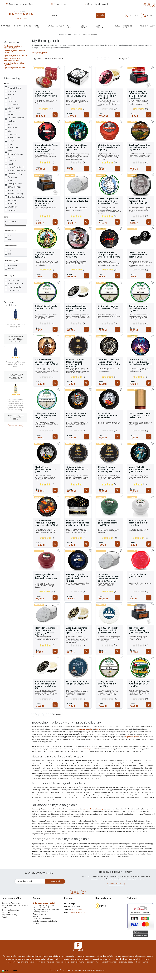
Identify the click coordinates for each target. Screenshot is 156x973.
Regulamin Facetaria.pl (11, 903)
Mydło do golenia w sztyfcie (15, 55)
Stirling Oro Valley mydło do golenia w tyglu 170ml (107, 684)
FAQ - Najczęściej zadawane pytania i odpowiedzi (45, 906)
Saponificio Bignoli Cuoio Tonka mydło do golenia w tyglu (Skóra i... (139, 631)
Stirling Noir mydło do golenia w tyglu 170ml (108, 307)
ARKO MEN (12, 91)
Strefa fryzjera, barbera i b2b (99, 4)
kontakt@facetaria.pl (78, 912)
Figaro (11, 114)
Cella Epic (12, 101)
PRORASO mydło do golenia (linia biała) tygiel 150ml (138, 523)
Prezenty (144, 26)
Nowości (5, 26)
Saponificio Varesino (17, 170)
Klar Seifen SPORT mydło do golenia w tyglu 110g (77, 200)
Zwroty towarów (39, 914)
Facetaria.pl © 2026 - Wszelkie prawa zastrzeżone (70, 970)
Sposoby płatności (40, 912)
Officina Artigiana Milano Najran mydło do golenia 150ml (77, 469)
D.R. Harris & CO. (15, 104)
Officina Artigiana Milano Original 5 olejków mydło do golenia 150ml (75, 363)
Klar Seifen (12, 128)
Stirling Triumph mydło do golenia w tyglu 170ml (46, 308)
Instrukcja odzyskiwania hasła (45, 921)
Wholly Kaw (13, 207)
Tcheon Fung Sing (15, 194)
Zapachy (60, 26)
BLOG (152, 26)
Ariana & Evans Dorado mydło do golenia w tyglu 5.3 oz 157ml (77, 630)
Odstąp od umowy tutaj (44, 903)
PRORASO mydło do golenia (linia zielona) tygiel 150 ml (108, 523)
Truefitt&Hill (12, 203)
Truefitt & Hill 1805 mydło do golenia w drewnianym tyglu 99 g (46, 93)
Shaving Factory (15, 174)
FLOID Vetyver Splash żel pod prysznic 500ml (16, 417)
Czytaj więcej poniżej (40, 53)
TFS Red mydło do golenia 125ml (137, 575)
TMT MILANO (13, 200)
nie (9, 236)
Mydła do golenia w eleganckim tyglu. (12, 59)
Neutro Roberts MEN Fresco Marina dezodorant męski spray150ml (15, 376)
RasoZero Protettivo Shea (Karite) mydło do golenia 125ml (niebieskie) (77, 577)
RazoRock (12, 164)
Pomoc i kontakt (59, 4)
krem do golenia (89, 749)
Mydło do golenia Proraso (14, 68)
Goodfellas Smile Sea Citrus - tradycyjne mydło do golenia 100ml (140, 362)
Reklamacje (38, 916)
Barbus (11, 94)
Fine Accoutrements (16, 118)
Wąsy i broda (70, 27)
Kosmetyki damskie (100, 27)
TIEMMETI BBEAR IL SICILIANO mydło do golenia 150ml (138, 254)
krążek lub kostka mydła (17, 284)
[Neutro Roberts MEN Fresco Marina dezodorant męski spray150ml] (15, 351)
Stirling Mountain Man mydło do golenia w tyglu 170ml (45, 254)
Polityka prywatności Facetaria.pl (15, 905)
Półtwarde (12, 265)
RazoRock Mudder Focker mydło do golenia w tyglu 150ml (139, 201)
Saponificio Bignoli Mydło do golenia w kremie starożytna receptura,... (138, 94)
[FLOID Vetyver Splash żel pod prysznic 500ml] (15, 389)
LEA (9, 131)
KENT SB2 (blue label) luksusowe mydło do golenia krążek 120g (108, 630)
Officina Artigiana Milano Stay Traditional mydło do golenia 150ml (77, 523)
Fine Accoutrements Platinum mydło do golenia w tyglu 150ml (76, 93)
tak (9, 239)
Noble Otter (13, 147)
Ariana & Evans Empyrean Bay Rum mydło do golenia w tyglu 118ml (107, 94)
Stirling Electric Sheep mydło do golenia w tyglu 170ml (76, 147)
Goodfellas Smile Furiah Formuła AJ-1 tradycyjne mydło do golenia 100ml (46, 148)
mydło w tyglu (14, 290)
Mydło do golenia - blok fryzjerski (14, 64)
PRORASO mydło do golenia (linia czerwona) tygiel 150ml (46, 576)
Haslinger (12, 121)
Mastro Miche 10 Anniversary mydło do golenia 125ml (139, 469)
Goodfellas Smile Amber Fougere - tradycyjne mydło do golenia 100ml (109, 362)
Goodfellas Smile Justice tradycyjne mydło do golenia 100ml (46, 362)
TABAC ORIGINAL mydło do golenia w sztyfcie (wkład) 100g (140, 415)
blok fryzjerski (13, 280)
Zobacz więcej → (116, 884)
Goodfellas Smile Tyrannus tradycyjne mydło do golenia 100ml (46, 523)
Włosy (51, 26)
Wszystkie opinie (15, 425)
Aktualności (6, 917)
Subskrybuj (55, 881)
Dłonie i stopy (84, 27)
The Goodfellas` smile (17, 197)
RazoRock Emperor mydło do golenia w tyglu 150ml (75, 254)
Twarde (11, 269)
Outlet (118, 26)
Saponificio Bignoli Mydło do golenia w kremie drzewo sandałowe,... (44, 202)
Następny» (123, 58)
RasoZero (12, 160)
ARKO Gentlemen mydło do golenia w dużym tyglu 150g (109, 147)
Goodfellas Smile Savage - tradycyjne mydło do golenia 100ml (109, 254)
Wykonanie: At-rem (98, 970)
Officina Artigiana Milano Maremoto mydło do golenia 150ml (109, 469)
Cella (10, 98)
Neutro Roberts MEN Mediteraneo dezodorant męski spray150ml (15, 339)
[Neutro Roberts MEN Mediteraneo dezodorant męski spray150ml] (15, 314)
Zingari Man (13, 210)
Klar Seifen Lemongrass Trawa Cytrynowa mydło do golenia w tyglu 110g (46, 631)
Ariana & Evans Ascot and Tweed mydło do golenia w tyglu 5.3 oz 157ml (45, 685)
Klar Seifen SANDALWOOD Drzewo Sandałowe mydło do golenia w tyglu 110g (108, 577)
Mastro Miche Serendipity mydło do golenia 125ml (108, 415)
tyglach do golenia (132, 737)
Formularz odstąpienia (42, 919)
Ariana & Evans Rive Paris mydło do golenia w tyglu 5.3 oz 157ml (77, 308)
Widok (39, 59)
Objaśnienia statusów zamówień (46, 909)
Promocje (17, 26)
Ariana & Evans (14, 88)
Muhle (10, 144)
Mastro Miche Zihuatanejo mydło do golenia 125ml (45, 469)
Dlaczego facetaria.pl (11, 910)
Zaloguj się (133, 15)
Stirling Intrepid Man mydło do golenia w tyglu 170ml (138, 308)
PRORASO (12, 157)
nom (10, 151)
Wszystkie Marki (127, 27)
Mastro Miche (14, 137)
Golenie (27, 26)
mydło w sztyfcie (15, 287)
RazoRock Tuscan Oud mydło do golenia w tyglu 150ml (139, 147)
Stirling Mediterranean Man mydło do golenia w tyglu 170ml (46, 415)
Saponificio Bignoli (16, 167)
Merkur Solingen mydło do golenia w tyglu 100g (77, 683)
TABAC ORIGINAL (15, 187)
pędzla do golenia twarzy (93, 809)
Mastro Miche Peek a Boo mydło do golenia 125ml (76, 415)
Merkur (11, 141)
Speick (11, 180)
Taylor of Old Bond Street (17, 190)
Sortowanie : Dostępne (53, 59)
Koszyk (149, 15)
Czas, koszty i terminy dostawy (20, 4)
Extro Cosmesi (14, 111)
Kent (10, 124)
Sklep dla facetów (21, 19)
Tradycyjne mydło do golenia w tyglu (13, 47)
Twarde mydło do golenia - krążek (15, 52)
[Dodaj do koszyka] (55, 114)
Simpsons (12, 177)
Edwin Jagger (14, 108)
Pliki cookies (6, 912)
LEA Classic (13, 134)
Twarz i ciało (37, 27)
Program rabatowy (9, 915)
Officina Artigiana (15, 154)
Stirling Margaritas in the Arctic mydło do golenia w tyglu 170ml (108, 201)
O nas (4, 908)
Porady (36, 923)
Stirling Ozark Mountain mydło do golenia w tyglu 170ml (140, 684)
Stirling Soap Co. (15, 184)
